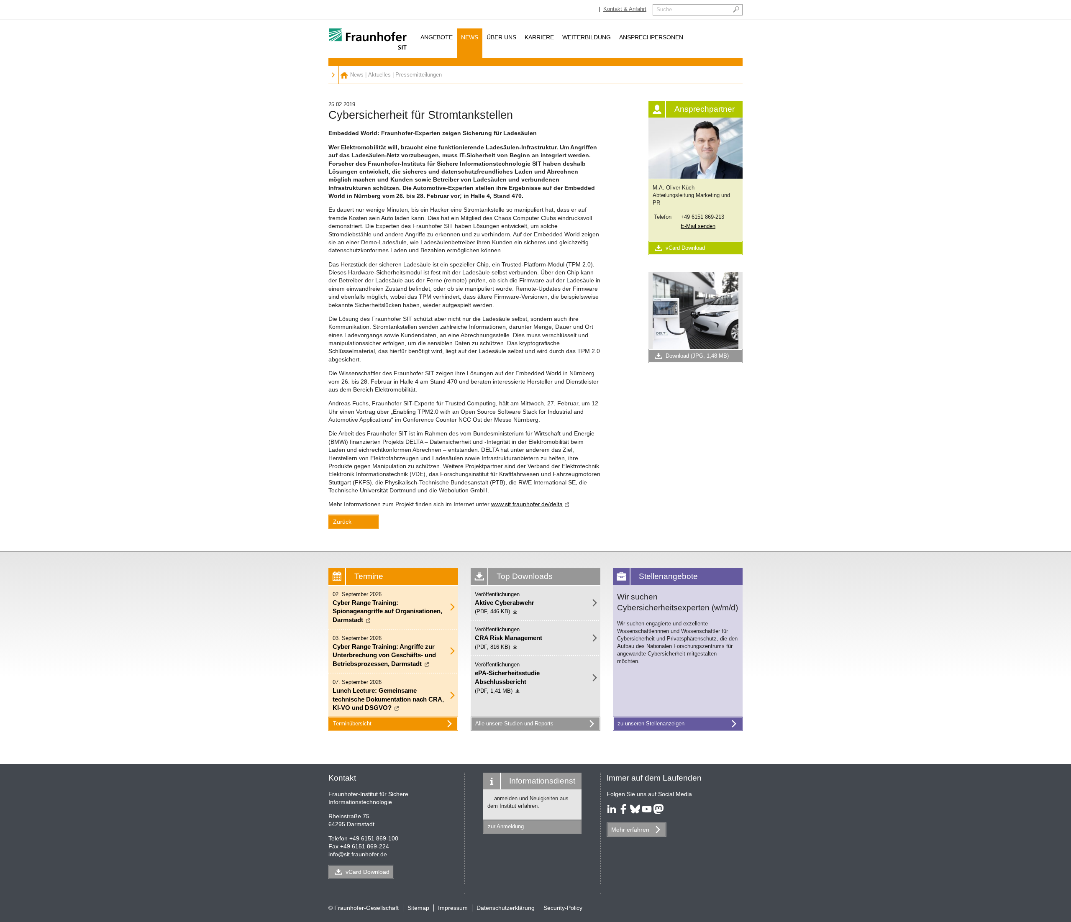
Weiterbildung (586, 37)
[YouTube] (647, 812)
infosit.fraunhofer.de (357, 854)
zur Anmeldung (506, 826)
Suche (664, 9)
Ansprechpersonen (651, 37)
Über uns (501, 37)
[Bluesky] (635, 812)
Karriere (539, 37)
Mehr (630, 829)
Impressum (453, 907)
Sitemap (418, 907)
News (469, 37)
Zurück (342, 521)
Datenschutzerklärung (506, 907)
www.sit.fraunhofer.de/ (527, 504)
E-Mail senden (698, 226)
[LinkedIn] (612, 812)
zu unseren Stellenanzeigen (650, 723)
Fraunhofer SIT (344, 75)
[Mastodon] (658, 812)
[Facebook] (623, 812)
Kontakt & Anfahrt (624, 9)
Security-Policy (562, 907)
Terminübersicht (352, 723)
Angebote (436, 37)
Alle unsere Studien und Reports (514, 723)
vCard (367, 871)
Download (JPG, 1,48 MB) (697, 356)
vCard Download (685, 248)
